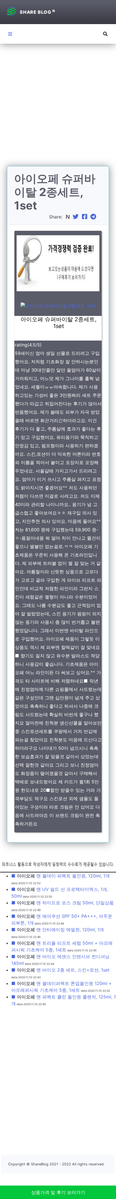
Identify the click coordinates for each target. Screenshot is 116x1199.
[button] (105, 34)
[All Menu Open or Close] (10, 33)
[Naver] (68, 217)
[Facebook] (85, 217)
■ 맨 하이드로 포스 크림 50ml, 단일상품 (62, 902)
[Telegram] (94, 217)
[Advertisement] (58, 108)
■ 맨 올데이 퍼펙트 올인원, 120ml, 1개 (60, 876)
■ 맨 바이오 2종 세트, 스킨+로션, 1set (60, 970)
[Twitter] (76, 217)
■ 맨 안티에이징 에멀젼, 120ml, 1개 (57, 929)
